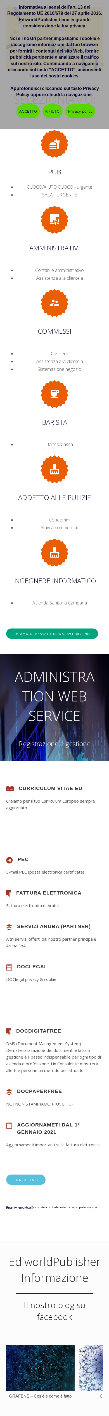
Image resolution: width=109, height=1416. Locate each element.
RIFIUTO (52, 111)
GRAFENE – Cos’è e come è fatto (40, 1396)
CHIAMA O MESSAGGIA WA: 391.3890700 (52, 634)
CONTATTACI (25, 1180)
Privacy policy (80, 111)
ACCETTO (28, 111)
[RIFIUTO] (102, 64)
